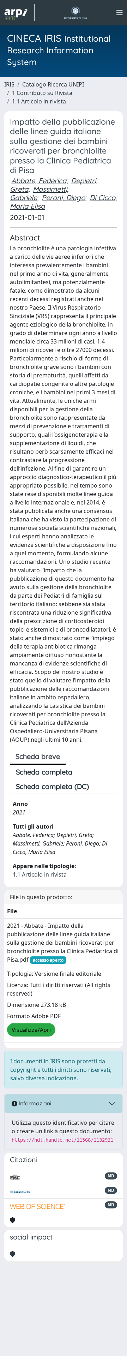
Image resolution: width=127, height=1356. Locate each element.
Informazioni (34, 1103)
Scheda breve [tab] (38, 756)
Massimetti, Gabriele (39, 193)
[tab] (101, 786)
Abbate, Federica (38, 180)
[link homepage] (19, 12)
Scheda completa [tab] (44, 771)
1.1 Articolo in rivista (39, 101)
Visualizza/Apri (31, 1030)
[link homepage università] (75, 12)
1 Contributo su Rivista (42, 93)
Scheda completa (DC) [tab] (52, 786)
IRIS (9, 84)
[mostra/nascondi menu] (119, 12)
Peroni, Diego (63, 197)
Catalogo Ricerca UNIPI (53, 84)
